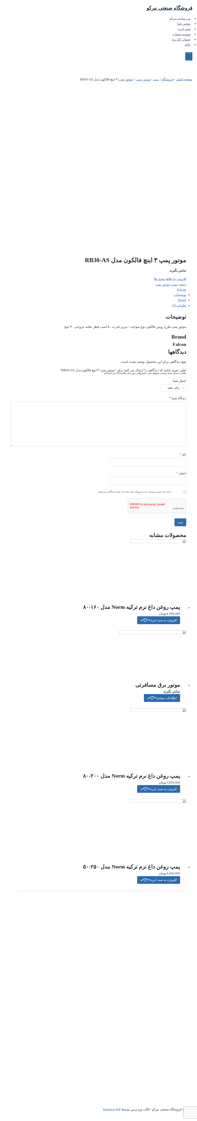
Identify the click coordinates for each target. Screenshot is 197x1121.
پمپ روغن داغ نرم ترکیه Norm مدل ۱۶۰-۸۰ (131, 607)
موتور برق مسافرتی (157, 685)
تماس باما (183, 24)
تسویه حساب (181, 34)
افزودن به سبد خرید (163, 620)
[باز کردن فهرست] (188, 56)
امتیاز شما (179, 381)
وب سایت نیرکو (179, 18)
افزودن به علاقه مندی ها (170, 279)
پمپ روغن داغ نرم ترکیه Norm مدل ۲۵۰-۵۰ (131, 867)
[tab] (101, 294)
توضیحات (180, 295)
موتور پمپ (162, 284)
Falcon (181, 290)
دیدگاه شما (177, 398)
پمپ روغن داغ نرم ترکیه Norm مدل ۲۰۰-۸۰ (131, 776)
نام (183, 454)
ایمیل (181, 473)
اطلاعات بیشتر (167, 698)
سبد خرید (184, 29)
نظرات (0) (179, 305)
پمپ (174, 284)
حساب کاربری (180, 39)
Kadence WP (112, 1109)
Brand (182, 300)
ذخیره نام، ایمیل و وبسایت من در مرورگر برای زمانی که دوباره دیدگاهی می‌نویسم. (134, 491)
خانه (187, 44)
